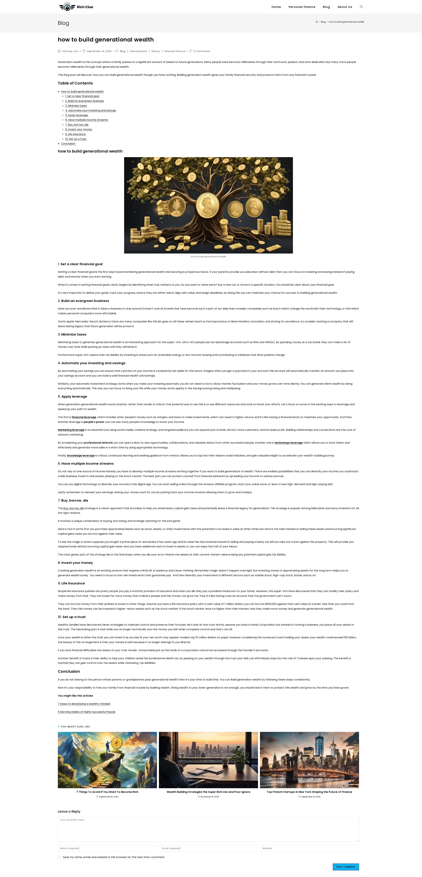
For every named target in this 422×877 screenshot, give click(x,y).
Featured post (138, 51)
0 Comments (202, 51)
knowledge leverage (81, 455)
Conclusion (68, 143)
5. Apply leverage (77, 115)
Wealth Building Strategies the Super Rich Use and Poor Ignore (208, 792)
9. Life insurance (75, 134)
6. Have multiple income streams (86, 120)
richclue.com (70, 51)
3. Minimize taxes (76, 106)
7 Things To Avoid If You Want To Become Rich (107, 792)
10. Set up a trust (76, 139)
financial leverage (84, 417)
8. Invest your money (79, 129)
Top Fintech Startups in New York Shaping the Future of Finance (309, 792)
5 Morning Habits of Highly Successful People (86, 712)
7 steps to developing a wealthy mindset (84, 704)
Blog (122, 51)
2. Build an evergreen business (85, 101)
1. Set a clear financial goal (82, 96)
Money (156, 51)
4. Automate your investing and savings (91, 110)
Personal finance (174, 51)
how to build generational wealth (346, 21)
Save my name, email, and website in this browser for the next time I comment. (114, 857)
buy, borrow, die (73, 508)
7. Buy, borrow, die (77, 125)
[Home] (317, 21)
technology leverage (288, 443)
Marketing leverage (71, 430)
